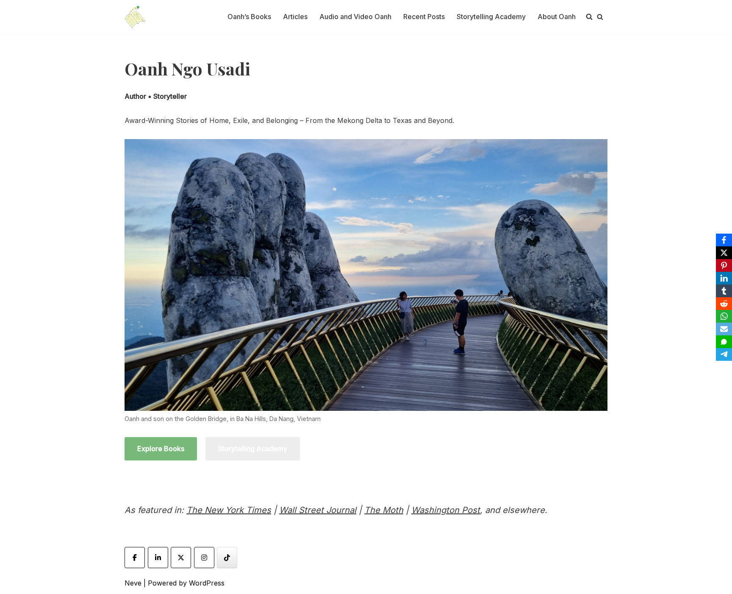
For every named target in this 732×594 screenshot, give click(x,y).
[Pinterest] (724, 265)
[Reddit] (724, 303)
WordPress (207, 583)
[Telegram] (724, 354)
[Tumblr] (724, 290)
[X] (724, 252)
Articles (295, 16)
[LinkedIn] (724, 278)
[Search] (600, 17)
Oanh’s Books (249, 16)
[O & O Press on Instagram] (204, 557)
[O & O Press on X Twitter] (181, 557)
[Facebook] (724, 240)
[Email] (724, 329)
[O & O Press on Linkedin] (158, 557)
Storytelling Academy (491, 16)
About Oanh (557, 16)
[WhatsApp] (724, 316)
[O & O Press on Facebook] (135, 557)
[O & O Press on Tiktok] (227, 557)
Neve (133, 583)
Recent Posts (424, 16)
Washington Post (445, 510)
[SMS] (724, 341)
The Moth (383, 510)
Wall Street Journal (317, 510)
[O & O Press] (135, 17)
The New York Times (228, 510)
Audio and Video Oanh (355, 16)
